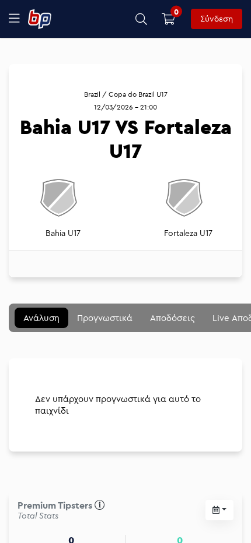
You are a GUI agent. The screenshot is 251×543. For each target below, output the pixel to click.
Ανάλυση (41, 317)
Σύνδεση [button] (216, 18)
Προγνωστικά (105, 317)
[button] (141, 19)
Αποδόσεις (172, 317)
